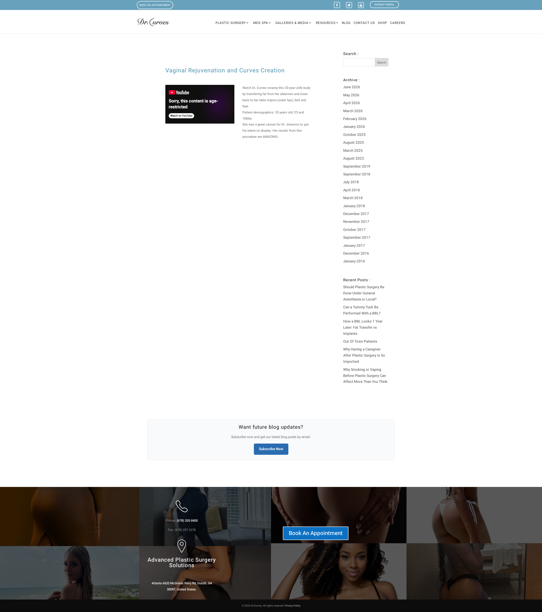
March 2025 (353, 150)
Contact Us (364, 23)
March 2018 (353, 198)
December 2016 (356, 253)
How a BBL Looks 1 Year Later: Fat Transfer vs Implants (363, 327)
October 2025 (354, 134)
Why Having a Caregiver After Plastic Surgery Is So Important (364, 355)
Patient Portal (384, 5)
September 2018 (356, 174)
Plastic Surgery (231, 23)
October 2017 (354, 229)
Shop (382, 23)
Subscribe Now (271, 449)
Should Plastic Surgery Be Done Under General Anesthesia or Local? (363, 293)
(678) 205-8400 (187, 520)
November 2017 (356, 221)
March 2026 (353, 111)
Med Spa (260, 23)
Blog (346, 23)
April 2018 (351, 190)
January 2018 (354, 206)
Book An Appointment (316, 533)
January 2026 (354, 126)
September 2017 (356, 237)
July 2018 (351, 182)
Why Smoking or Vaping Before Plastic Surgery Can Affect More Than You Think (365, 376)
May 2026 (351, 95)
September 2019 (356, 166)
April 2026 (351, 103)
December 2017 (356, 213)
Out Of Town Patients (360, 341)
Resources (326, 23)
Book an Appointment (155, 5)
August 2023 (353, 158)
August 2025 (353, 142)
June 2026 (351, 87)
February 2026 (354, 118)
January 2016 (354, 261)
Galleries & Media (291, 23)
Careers (397, 23)
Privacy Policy (292, 606)
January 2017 (354, 245)
